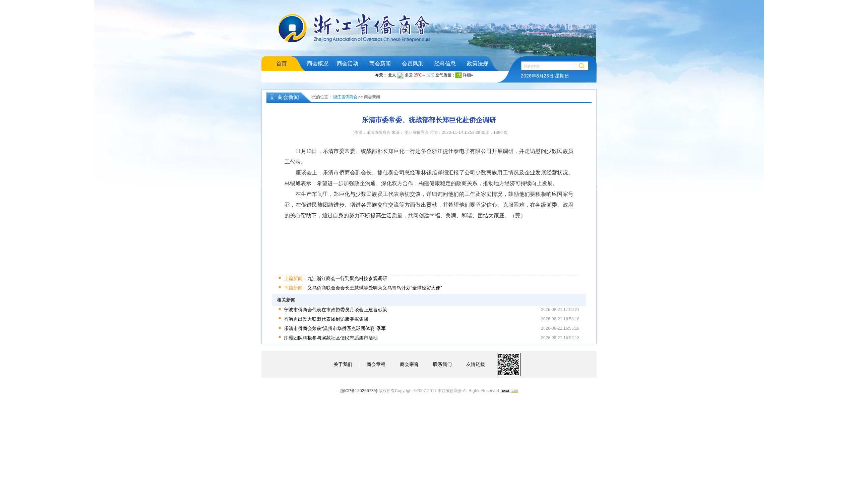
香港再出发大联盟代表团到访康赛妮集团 (326, 319)
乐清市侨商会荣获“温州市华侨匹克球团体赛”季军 (335, 328)
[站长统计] (509, 390)
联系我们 (442, 364)
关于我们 (342, 364)
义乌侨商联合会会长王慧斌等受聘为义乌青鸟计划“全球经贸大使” (363, 287)
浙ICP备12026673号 (359, 390)
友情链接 (475, 364)
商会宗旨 (409, 364)
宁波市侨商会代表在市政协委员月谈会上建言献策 (335, 309)
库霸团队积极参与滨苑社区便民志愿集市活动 (331, 337)
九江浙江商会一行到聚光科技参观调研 (335, 278)
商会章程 (376, 364)
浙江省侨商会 (345, 97)
